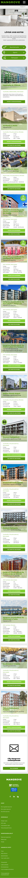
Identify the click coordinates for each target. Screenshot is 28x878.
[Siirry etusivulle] (10, 2)
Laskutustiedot (4, 864)
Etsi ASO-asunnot (5, 811)
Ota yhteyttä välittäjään (14, 145)
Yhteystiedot (4, 862)
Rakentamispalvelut (6, 837)
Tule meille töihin (5, 858)
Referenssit (3, 839)
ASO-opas (3, 823)
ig (18, 797)
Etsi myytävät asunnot (6, 807)
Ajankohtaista (4, 855)
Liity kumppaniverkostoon (7, 869)
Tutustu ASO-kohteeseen (14, 230)
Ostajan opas (4, 820)
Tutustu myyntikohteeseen (14, 185)
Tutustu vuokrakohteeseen (14, 101)
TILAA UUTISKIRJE (14, 768)
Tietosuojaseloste (5, 873)
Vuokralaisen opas (5, 825)
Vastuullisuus (4, 853)
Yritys (2, 851)
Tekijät (2, 841)
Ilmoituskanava (4, 867)
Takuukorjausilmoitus (6, 827)
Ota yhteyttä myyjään (14, 233)
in (14, 797)
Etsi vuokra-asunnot (6, 809)
